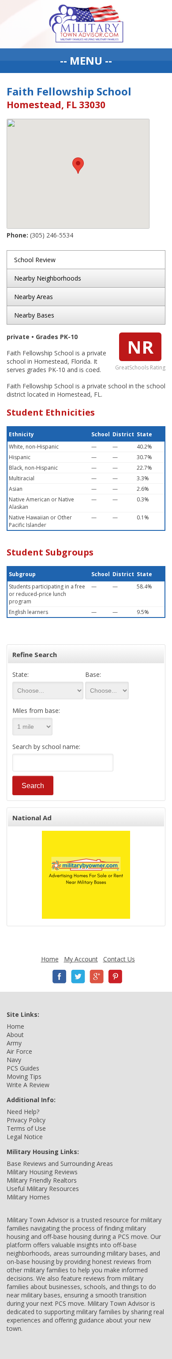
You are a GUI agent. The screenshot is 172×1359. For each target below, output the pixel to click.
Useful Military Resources (43, 1188)
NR (140, 347)
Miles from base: (36, 710)
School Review (35, 260)
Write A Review (28, 1085)
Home (50, 959)
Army (14, 1043)
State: (20, 674)
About (15, 1034)
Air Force (19, 1051)
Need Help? (23, 1111)
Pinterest (115, 976)
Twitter (78, 976)
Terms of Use (26, 1128)
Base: (93, 674)
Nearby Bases (34, 315)
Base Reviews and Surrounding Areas (60, 1163)
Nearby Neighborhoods (47, 278)
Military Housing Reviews (42, 1172)
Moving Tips (24, 1076)
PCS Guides (23, 1068)
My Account (81, 959)
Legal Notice (25, 1136)
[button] (78, 165)
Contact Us (119, 959)
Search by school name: (46, 746)
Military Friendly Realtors (42, 1180)
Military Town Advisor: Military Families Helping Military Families (86, 24)
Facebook (59, 976)
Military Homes (28, 1197)
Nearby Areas (33, 296)
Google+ (97, 976)
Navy (14, 1060)
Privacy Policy (26, 1120)
